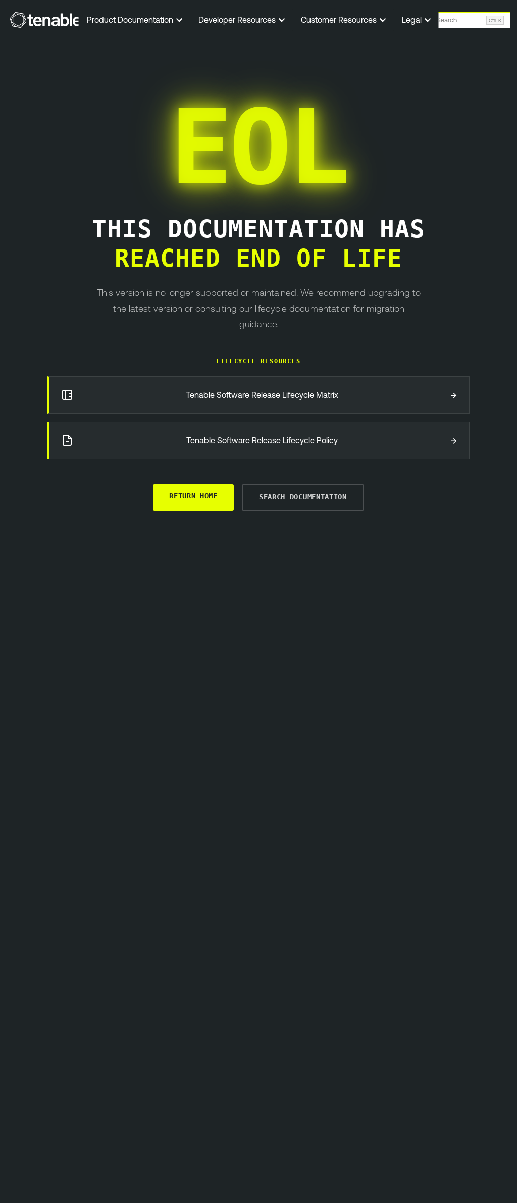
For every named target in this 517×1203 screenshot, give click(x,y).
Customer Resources (340, 19)
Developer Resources (238, 19)
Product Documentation (131, 19)
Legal (413, 19)
